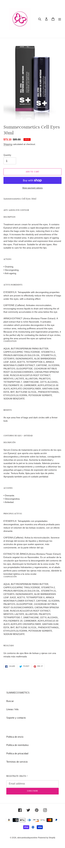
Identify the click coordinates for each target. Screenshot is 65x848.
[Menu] (59, 19)
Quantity (7, 155)
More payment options (32, 188)
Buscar (10, 701)
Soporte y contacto (16, 717)
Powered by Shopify (46, 838)
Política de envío (14, 736)
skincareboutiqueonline (27, 838)
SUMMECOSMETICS (18, 692)
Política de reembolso (17, 745)
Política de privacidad (17, 753)
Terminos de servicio (17, 761)
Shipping (7, 144)
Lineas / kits (12, 709)
